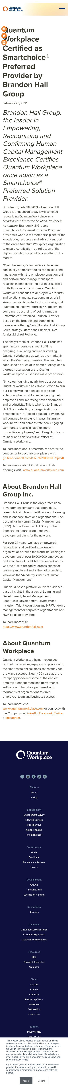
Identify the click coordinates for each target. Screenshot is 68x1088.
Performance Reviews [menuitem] (34, 862)
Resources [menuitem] (34, 952)
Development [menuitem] (34, 880)
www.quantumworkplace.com (43, 470)
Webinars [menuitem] (34, 967)
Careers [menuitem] (34, 984)
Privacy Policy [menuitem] (34, 1032)
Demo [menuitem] (34, 792)
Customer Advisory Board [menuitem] (34, 939)
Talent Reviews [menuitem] (34, 889)
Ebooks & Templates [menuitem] (34, 962)
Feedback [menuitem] (34, 857)
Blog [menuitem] (34, 957)
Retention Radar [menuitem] (34, 835)
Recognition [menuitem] (34, 907)
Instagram (13, 718)
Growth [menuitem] (34, 884)
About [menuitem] (34, 979)
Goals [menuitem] (34, 852)
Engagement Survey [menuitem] (34, 815)
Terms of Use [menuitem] (34, 1037)
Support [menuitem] (34, 1027)
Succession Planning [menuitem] (34, 894)
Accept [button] (26, 1080)
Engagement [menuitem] (34, 810)
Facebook (46, 713)
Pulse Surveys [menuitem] (34, 825)
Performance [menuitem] (34, 847)
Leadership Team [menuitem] (34, 999)
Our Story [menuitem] (34, 994)
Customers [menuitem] (34, 924)
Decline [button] (41, 1080)
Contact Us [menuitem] (34, 1014)
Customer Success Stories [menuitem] (34, 929)
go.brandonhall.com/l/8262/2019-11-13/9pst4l (33, 458)
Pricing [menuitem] (34, 797)
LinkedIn (32, 713)
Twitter (58, 713)
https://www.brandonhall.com (23, 626)
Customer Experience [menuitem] (34, 934)
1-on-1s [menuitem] (34, 867)
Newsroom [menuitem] (34, 1004)
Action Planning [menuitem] (34, 830)
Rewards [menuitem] (34, 912)
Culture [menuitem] (34, 989)
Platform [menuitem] (34, 787)
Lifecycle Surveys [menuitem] (34, 820)
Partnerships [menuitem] (34, 1009)
